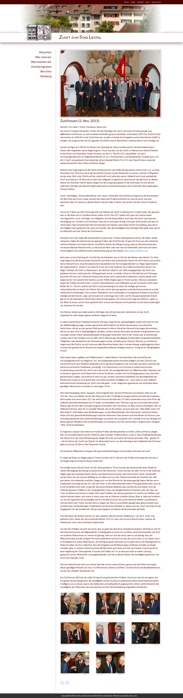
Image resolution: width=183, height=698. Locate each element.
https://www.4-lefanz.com (136, 251)
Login (133, 2)
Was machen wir (41, 61)
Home (126, 2)
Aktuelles (45, 52)
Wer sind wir (43, 57)
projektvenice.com (129, 696)
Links (148, 2)
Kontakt (140, 2)
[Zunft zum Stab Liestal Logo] (70, 31)
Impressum (156, 2)
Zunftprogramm (41, 66)
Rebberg (45, 76)
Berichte (45, 71)
